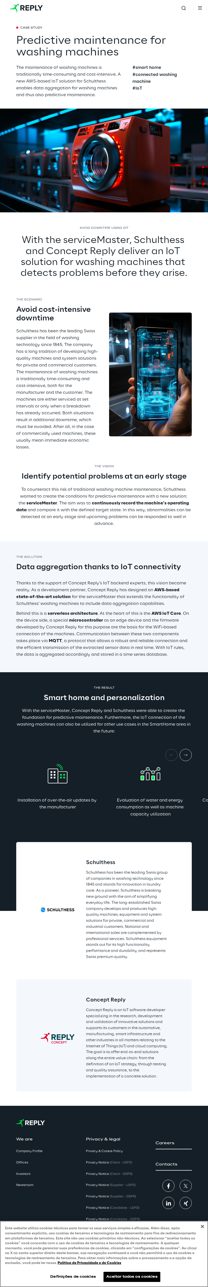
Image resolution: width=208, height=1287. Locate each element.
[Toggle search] (184, 8)
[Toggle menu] (200, 8)
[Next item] (186, 755)
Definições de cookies (73, 1276)
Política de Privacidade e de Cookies (89, 1263)
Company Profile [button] (29, 1151)
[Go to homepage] (26, 8)
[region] (104, 1254)
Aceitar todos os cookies (132, 1276)
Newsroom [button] (24, 1185)
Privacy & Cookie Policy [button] (104, 1151)
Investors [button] (23, 1174)
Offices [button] (22, 1162)
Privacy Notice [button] (109, 1162)
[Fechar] (202, 1226)
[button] (173, 1143)
